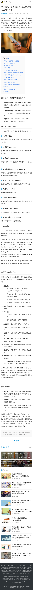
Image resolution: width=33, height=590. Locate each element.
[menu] (30, 2)
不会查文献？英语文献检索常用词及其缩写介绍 (21, 501)
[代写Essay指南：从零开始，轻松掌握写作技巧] (6, 494)
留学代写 (3, 565)
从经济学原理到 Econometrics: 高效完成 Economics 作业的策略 (20, 475)
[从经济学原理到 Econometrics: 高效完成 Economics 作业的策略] (6, 476)
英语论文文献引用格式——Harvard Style (20, 519)
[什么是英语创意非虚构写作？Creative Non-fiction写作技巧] (6, 511)
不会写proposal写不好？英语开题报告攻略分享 (21, 545)
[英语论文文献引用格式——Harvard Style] (6, 520)
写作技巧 (25, 13)
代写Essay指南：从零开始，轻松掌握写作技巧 (21, 493)
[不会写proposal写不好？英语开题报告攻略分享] (6, 547)
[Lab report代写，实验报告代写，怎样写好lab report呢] (6, 538)
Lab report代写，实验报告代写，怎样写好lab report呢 (21, 537)
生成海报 (6, 447)
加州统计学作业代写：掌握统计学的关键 (21, 528)
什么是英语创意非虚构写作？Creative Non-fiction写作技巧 (22, 510)
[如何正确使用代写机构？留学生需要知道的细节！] (6, 485)
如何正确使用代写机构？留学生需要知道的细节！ (21, 484)
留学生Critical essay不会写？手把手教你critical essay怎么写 (21, 554)
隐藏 (8, 58)
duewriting (4, 13)
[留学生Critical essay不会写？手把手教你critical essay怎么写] (6, 555)
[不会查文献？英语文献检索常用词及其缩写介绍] (6, 503)
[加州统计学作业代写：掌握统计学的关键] (6, 529)
